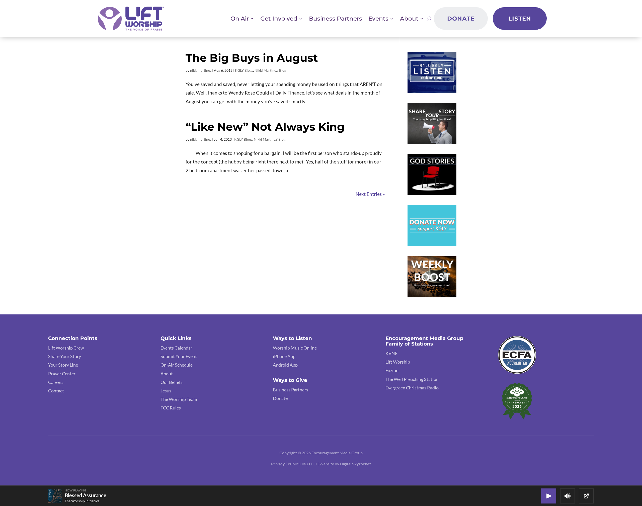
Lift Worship (397, 362)
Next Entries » (370, 194)
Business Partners (335, 18)
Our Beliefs (171, 382)
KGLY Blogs (244, 70)
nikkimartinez (200, 70)
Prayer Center (61, 373)
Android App (285, 365)
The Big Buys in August (252, 57)
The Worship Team (178, 399)
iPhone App (284, 356)
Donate (460, 18)
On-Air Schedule (176, 365)
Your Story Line (63, 365)
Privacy (278, 463)
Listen (519, 18)
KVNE (391, 353)
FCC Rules (170, 407)
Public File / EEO (302, 463)
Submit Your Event (178, 356)
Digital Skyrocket (355, 463)
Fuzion (391, 370)
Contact (56, 390)
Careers (55, 382)
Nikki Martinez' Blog (270, 70)
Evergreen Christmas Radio (412, 387)
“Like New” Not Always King (265, 126)
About (166, 373)
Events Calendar (176, 348)
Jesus (165, 390)
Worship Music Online (295, 348)
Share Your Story (64, 356)
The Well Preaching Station (412, 379)
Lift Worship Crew (66, 348)
